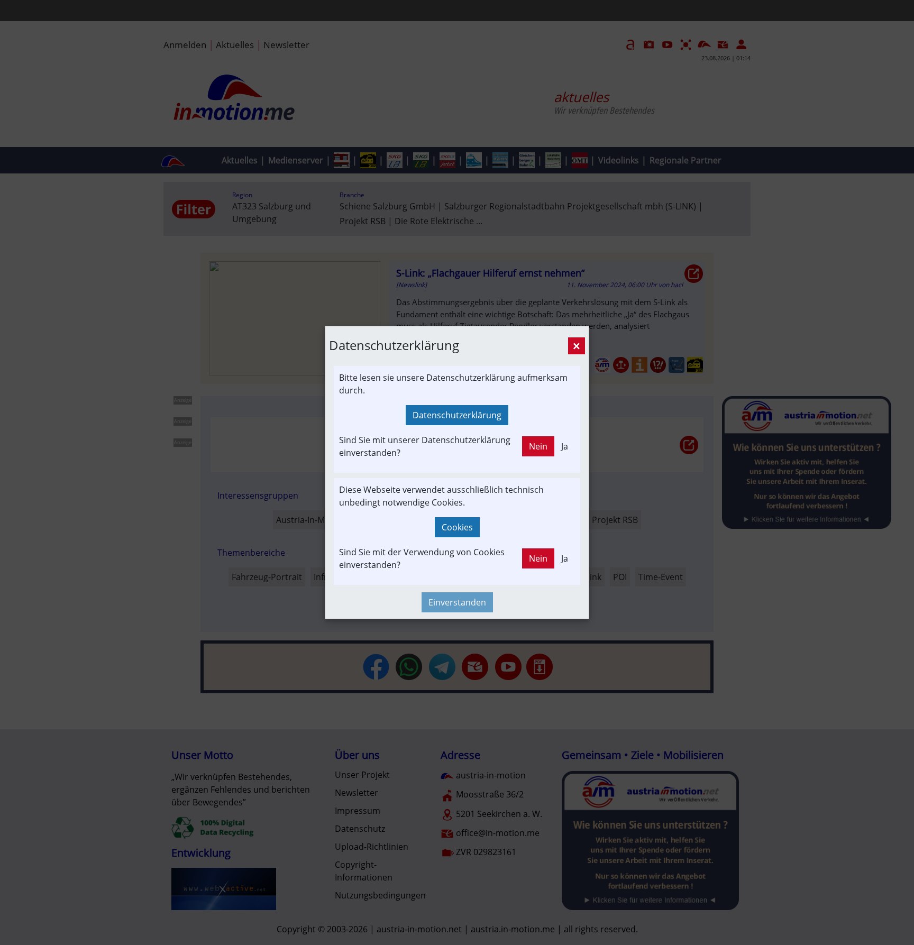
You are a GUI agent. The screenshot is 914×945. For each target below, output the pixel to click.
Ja (564, 446)
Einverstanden (457, 602)
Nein (538, 446)
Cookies (457, 527)
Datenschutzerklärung (457, 415)
